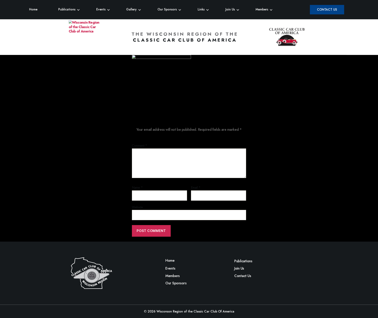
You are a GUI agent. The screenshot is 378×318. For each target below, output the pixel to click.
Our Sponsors (167, 9)
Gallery (131, 9)
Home (33, 9)
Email (195, 187)
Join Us (230, 9)
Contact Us (327, 9)
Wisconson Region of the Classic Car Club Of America (195, 311)
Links (201, 9)
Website (137, 207)
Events (101, 9)
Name (137, 187)
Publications (66, 9)
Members (262, 9)
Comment (139, 145)
